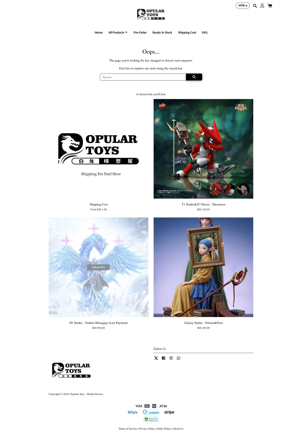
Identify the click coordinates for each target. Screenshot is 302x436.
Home (99, 32)
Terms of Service (128, 428)
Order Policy (164, 428)
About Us (178, 428)
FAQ (204, 32)
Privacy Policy (147, 428)
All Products (117, 32)
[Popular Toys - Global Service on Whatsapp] (178, 359)
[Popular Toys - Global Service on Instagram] (171, 359)
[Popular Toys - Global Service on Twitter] (156, 359)
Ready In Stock (162, 32)
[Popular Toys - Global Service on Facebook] (163, 359)
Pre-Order (140, 32)
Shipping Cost (187, 32)
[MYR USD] (243, 6)
